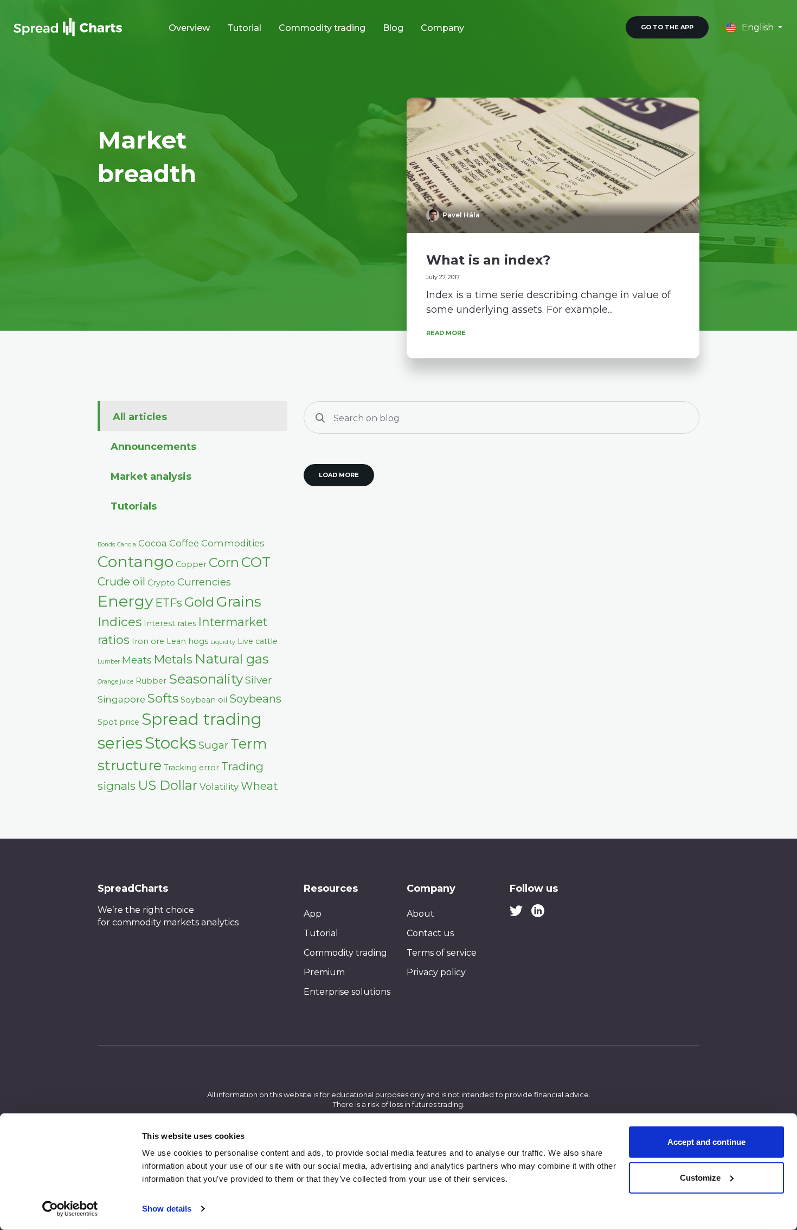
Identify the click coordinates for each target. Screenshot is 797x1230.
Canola (126, 544)
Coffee (184, 543)
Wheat (259, 786)
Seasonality (206, 679)
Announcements (153, 447)
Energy (125, 601)
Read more (446, 333)
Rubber (151, 681)
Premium (324, 972)
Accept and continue (706, 1142)
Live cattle (257, 641)
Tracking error (191, 767)
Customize (700, 1177)
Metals (173, 659)
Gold (199, 602)
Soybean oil (204, 700)
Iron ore (148, 641)
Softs (162, 698)
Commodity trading (322, 28)
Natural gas (232, 659)
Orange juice (115, 681)
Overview (189, 28)
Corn (224, 562)
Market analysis (151, 476)
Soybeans (255, 698)
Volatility (219, 786)
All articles (140, 417)
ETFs (168, 602)
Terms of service (442, 953)
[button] (754, 27)
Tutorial (244, 28)
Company (442, 28)
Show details (166, 1208)
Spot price (118, 722)
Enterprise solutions (347, 992)
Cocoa (152, 543)
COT (256, 561)
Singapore (121, 699)
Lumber (109, 661)
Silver (258, 680)
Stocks (170, 742)
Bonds (106, 544)
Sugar (213, 745)
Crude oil (121, 581)
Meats (137, 660)
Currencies (204, 582)
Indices (120, 621)
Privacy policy (436, 972)
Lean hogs (187, 641)
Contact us (430, 933)
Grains (238, 601)
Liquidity (222, 642)
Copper (191, 564)
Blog (393, 28)
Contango (135, 561)
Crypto (161, 583)
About (420, 914)
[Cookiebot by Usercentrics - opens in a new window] (70, 1209)
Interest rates (170, 623)
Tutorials (134, 506)
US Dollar (167, 785)
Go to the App (667, 27)
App (313, 914)
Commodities (233, 543)
